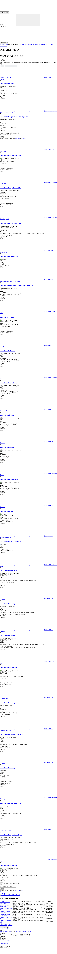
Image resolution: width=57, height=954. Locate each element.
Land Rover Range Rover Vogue (5, 915)
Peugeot (38, 44)
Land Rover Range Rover (8, 383)
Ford (26, 44)
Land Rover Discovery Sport (9, 703)
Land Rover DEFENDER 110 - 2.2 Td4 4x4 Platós (16, 285)
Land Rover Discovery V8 (8, 415)
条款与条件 (3, 931)
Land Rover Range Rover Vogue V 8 (12, 223)
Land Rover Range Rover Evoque (5, 902)
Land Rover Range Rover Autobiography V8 (15, 117)
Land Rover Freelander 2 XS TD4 (11, 542)
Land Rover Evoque (7, 83)
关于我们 (2, 925)
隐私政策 (17, 138)
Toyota (47, 44)
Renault (43, 44)
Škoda (5, 46)
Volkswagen (52, 44)
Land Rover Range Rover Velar (10, 188)
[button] (28, 34)
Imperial (5, 928)
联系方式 (10, 925)
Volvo (1, 46)
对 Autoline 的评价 (21, 931)
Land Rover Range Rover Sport (10, 155)
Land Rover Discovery (7, 511)
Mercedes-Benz (31, 44)
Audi (20, 44)
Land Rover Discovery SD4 (9, 256)
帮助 (6, 925)
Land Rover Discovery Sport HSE (11, 734)
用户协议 (23, 138)
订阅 (2, 136)
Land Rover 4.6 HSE (7, 317)
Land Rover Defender (7, 351)
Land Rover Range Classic (9, 479)
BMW (23, 44)
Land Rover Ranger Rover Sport (11, 835)
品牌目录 (28, 931)
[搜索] (28, 20)
